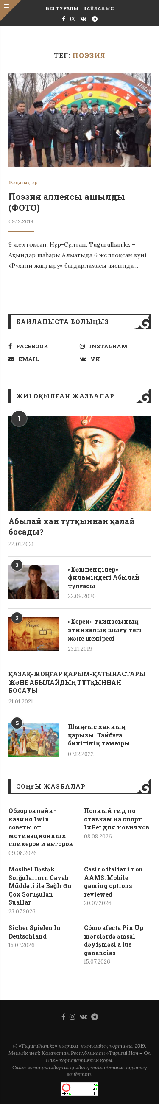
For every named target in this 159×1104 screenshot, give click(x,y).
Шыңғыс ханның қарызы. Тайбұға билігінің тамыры (99, 735)
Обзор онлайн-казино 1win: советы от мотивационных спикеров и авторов (40, 827)
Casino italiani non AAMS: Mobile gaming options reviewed (113, 881)
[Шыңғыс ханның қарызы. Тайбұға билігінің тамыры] (33, 740)
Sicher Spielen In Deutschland (34, 932)
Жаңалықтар (22, 182)
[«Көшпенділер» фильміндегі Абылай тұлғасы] (33, 582)
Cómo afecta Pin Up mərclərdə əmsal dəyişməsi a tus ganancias (113, 940)
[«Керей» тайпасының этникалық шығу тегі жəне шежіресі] (33, 634)
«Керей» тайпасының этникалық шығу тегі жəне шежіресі (105, 629)
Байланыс (98, 8)
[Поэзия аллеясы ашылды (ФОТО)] (79, 120)
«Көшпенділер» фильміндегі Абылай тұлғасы (103, 577)
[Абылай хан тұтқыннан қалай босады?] (79, 463)
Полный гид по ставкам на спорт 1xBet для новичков (116, 819)
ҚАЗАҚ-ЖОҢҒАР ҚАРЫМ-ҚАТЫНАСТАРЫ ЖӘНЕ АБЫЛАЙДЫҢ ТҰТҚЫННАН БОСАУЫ (76, 682)
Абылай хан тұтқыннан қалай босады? (71, 526)
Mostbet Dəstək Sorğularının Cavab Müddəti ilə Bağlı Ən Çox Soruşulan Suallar (40, 885)
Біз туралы (61, 8)
